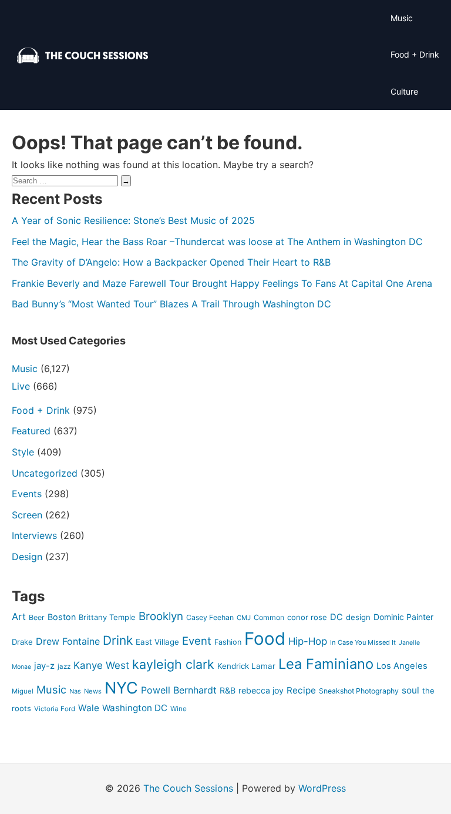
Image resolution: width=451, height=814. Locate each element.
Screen (27, 515)
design (358, 617)
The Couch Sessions (188, 788)
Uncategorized (45, 473)
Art (19, 616)
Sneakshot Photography (359, 690)
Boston (62, 617)
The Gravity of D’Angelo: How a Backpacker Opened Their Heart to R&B (171, 262)
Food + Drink (415, 54)
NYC (121, 688)
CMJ (244, 618)
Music (402, 18)
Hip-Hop (307, 641)
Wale (88, 707)
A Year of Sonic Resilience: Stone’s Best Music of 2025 (133, 220)
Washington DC (134, 707)
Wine (178, 709)
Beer (37, 617)
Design (27, 556)
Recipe (301, 690)
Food (264, 638)
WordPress (322, 788)
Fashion (227, 642)
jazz (64, 666)
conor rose (307, 617)
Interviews (34, 535)
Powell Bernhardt (179, 690)
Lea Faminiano (325, 663)
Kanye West (101, 665)
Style (23, 452)
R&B (227, 690)
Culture (404, 91)
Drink (118, 640)
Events (27, 494)
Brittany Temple (107, 617)
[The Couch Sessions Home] (82, 55)
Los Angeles (402, 666)
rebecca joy (261, 690)
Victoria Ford (54, 709)
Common (269, 617)
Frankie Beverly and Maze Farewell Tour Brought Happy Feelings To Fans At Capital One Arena (222, 283)
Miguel (22, 691)
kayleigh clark (173, 664)
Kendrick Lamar (246, 666)
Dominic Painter (403, 617)
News (93, 691)
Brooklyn (161, 616)
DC (336, 617)
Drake (22, 641)
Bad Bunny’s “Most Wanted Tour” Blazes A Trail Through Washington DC (171, 304)
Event (196, 640)
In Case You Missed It (363, 642)
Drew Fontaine (68, 641)
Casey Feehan (210, 617)
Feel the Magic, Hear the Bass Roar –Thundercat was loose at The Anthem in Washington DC (217, 241)
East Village (157, 641)
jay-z (44, 666)
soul (410, 690)
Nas (75, 691)
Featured (31, 431)
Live (21, 386)
